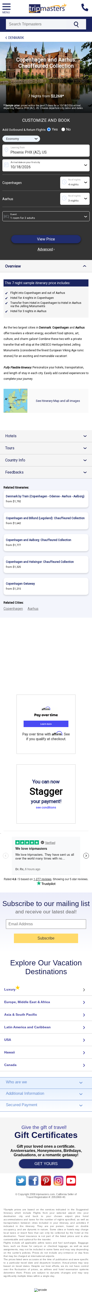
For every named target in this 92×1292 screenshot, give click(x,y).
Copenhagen (12, 183)
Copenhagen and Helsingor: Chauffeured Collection (40, 562)
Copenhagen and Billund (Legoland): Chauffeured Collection (45, 518)
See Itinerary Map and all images (58, 401)
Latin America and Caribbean (27, 1027)
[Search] (76, 24)
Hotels (47, 436)
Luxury (12, 989)
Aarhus (7, 199)
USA (7, 1040)
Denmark (16, 38)
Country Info (47, 460)
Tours (47, 448)
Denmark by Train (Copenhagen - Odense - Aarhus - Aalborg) (45, 496)
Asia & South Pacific (20, 1014)
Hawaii (9, 1052)
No (68, 129)
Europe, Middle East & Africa (27, 1002)
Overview (47, 266)
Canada (10, 1065)
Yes (55, 129)
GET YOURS (46, 1163)
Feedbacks (47, 472)
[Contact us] (86, 8)
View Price (46, 239)
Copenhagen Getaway (20, 583)
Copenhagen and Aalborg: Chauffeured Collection (38, 540)
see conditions (46, 807)
